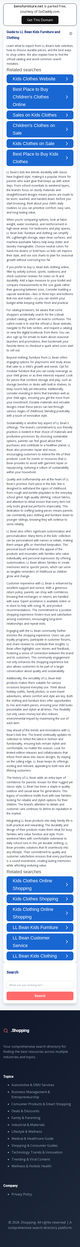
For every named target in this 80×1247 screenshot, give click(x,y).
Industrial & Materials (28, 1124)
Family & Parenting (25, 1117)
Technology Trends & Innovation (36, 1152)
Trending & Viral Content (30, 1159)
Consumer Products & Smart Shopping (41, 1104)
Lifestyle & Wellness (26, 1131)
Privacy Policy (21, 1194)
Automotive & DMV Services (32, 1085)
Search (40, 996)
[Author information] (70, 33)
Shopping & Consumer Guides (34, 1145)
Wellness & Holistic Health (31, 1166)
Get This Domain (40, 20)
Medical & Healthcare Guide (32, 1138)
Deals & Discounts (25, 1111)
